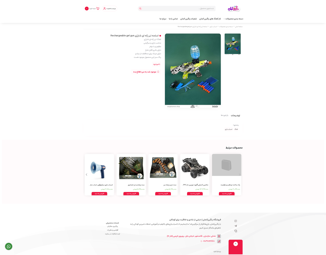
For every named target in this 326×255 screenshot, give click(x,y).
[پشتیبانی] (235, 231)
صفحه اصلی (239, 26)
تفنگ (236, 129)
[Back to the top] (235, 244)
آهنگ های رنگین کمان (209, 19)
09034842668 (209, 241)
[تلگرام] (235, 226)
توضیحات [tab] (235, 116)
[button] (86, 174)
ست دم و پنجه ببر (170, 184)
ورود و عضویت (111, 8)
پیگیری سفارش (112, 226)
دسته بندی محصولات (234, 19)
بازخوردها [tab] (224, 115)
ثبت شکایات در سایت (112, 233)
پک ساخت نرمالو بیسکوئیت (230, 184)
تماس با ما (173, 19)
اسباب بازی (213, 26)
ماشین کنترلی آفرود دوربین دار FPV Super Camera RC (195, 185)
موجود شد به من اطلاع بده (145, 72)
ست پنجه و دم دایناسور (136, 184)
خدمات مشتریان (112, 223)
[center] (141, 8)
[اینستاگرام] (235, 221)
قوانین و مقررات (112, 230)
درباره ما (163, 19)
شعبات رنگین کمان (188, 19)
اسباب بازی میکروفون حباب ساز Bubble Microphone (101, 185)
